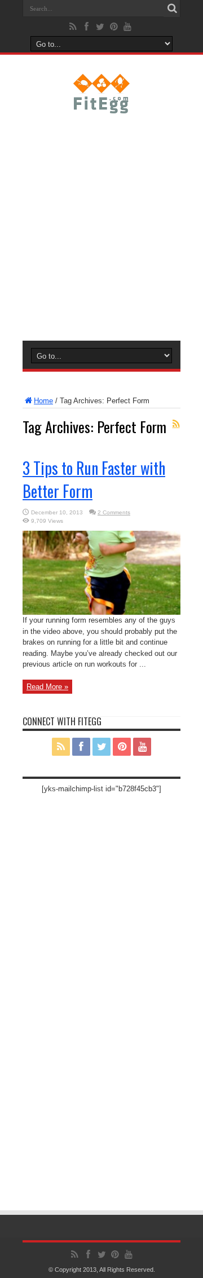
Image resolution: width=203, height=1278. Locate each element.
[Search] (172, 8)
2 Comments (114, 512)
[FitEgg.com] (101, 104)
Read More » (47, 686)
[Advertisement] (101, 225)
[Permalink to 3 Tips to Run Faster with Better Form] (101, 612)
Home (43, 400)
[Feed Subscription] (175, 423)
